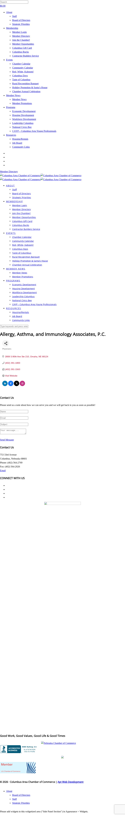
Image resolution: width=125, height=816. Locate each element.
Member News (13, 95)
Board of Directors (21, 20)
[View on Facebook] (10, 385)
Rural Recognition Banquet (25, 83)
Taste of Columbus (21, 79)
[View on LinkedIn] (5, 385)
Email (3, 470)
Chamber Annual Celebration (26, 91)
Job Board (17, 143)
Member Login (19, 32)
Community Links (21, 147)
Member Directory (21, 36)
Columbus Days (20, 75)
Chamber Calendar (21, 63)
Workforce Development (24, 119)
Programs (10, 107)
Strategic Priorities (21, 24)
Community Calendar (22, 67)
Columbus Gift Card (22, 48)
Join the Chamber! (21, 40)
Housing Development (23, 115)
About (9, 12)
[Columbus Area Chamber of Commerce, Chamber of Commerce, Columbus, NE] (19, 749)
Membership (12, 28)
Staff (14, 16)
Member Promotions (22, 103)
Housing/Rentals (20, 139)
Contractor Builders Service (25, 56)
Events (9, 59)
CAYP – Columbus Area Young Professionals (34, 131)
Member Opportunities (23, 44)
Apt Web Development (71, 782)
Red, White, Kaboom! (23, 71)
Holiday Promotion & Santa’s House (29, 87)
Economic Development (24, 111)
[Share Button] (5, 343)
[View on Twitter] (16, 385)
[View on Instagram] (22, 385)
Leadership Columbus (22, 123)
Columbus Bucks (20, 52)
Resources (11, 135)
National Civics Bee (22, 127)
